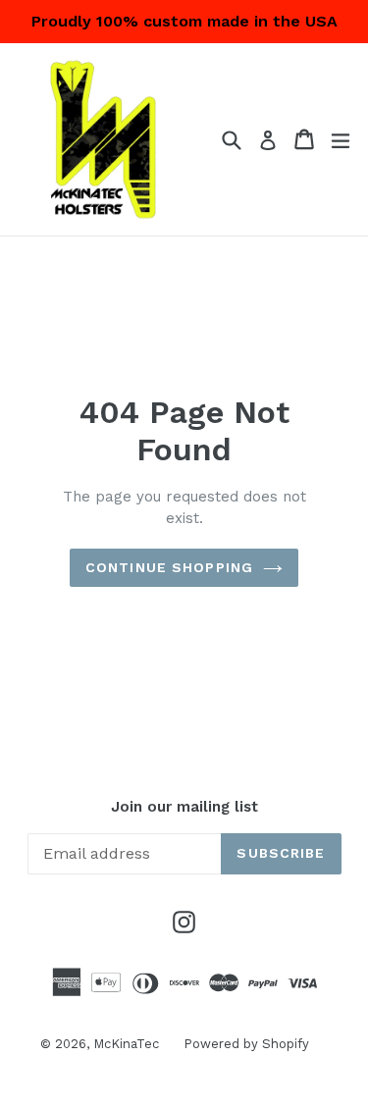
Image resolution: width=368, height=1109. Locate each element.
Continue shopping (169, 567)
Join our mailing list (184, 807)
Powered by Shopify (246, 1043)
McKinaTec (126, 1043)
